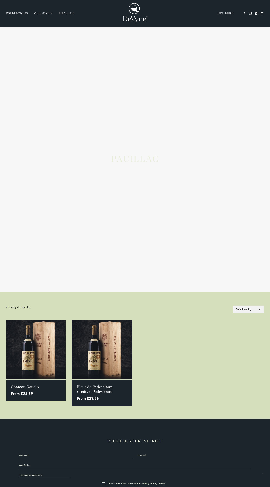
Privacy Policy (157, 483)
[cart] (261, 13)
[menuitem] (18, 13)
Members (225, 13)
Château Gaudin (25, 387)
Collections (17, 13)
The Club (67, 13)
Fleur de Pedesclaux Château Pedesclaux (94, 389)
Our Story (43, 13)
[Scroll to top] (263, 472)
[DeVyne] (135, 13)
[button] (245, 13)
